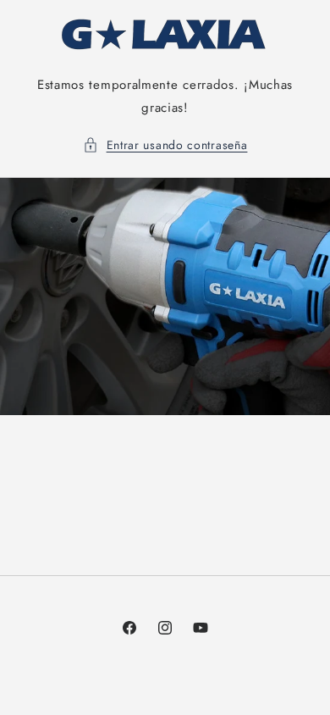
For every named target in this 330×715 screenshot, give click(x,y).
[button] (165, 145)
